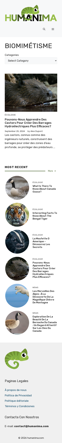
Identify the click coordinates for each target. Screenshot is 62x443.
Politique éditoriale (17, 400)
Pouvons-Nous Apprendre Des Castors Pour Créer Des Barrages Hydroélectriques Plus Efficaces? (28, 123)
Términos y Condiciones (19, 406)
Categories (12, 55)
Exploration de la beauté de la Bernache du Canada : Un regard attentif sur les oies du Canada (45, 323)
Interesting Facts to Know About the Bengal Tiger (45, 216)
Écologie (10, 115)
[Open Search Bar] (44, 29)
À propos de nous (16, 390)
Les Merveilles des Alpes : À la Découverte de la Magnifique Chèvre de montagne (43, 297)
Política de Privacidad (18, 395)
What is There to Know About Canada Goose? (44, 189)
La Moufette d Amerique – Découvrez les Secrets (41, 243)
